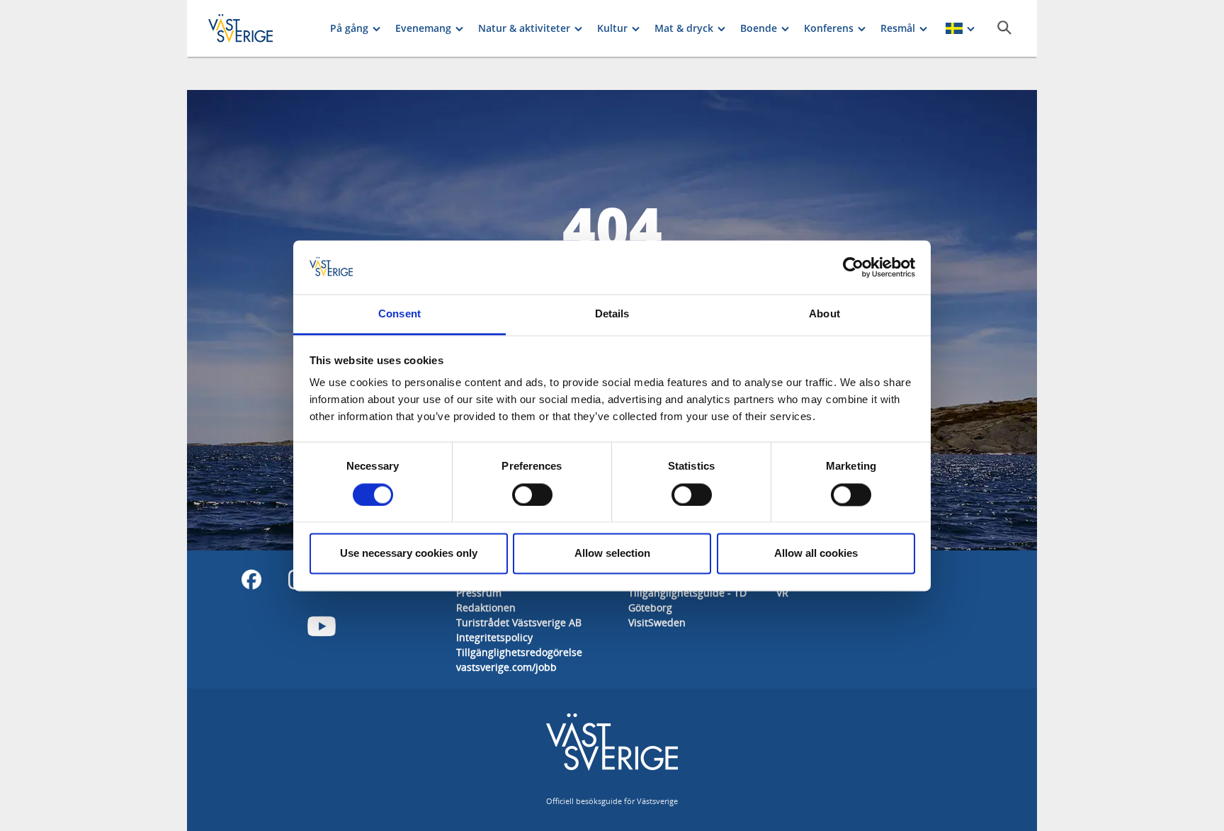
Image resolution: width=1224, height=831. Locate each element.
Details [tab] (612, 314)
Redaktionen (486, 607)
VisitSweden (657, 622)
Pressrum (479, 592)
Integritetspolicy (494, 637)
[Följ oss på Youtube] (321, 626)
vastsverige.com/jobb (506, 667)
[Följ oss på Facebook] (251, 579)
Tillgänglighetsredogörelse (519, 652)
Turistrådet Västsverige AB (519, 622)
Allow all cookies (816, 554)
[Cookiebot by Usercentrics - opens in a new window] (853, 267)
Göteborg (650, 607)
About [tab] (824, 314)
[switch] (532, 494)
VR (782, 592)
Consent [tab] (399, 314)
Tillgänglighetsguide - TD (687, 592)
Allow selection (612, 554)
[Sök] (1004, 27)
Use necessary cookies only (408, 554)
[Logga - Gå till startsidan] (257, 28)
